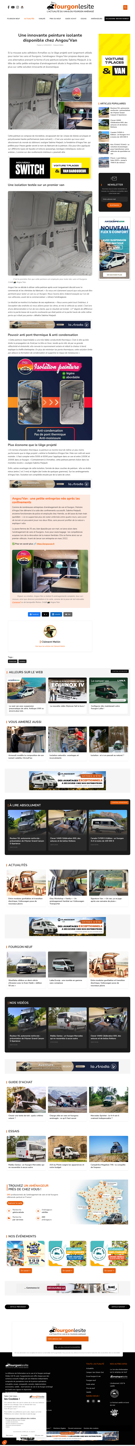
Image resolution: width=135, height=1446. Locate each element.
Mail (69, 614)
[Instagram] (17, 7)
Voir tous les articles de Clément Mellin (50, 646)
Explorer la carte (15, 1203)
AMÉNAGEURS (96, 19)
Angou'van (12, 661)
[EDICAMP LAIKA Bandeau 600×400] (108, 690)
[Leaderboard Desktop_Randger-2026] (67, 1436)
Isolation (22, 661)
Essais (84, 19)
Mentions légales (59, 1428)
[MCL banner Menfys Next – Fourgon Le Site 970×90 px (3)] (67, 1288)
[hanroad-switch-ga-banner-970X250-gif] (50, 168)
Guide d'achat (20, 1082)
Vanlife (42, 19)
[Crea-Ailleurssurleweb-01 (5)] (26, 690)
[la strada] (50, 324)
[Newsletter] (22, 7)
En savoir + (25, 1270)
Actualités (29, 19)
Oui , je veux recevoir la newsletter (67, 1347)
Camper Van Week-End (95, 1372)
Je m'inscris (114, 205)
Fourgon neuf (13, 19)
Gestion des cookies (91, 1428)
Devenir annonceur (75, 1428)
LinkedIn (57, 614)
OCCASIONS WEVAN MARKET (117, 19)
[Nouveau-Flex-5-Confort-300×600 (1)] (114, 248)
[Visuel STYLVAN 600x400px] (67, 690)
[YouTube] (13, 7)
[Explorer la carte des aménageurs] (99, 1202)
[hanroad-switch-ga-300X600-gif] (114, 65)
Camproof (16, 602)
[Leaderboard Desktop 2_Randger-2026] (67, 780)
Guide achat (70, 19)
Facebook (35, 614)
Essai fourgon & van (93, 1376)
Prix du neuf (55, 19)
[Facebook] (8, 7)
